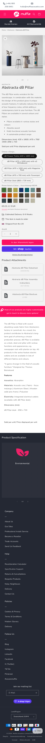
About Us (9, 521)
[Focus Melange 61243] (21, 195)
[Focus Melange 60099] (10, 201)
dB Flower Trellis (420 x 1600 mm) (19, 156)
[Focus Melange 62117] (15, 195)
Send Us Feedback (13, 546)
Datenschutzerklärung (17, 736)
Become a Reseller (13, 536)
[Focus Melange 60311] (27, 201)
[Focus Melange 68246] (4, 190)
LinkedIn (8, 654)
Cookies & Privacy (12, 611)
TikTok (8, 669)
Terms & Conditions (13, 616)
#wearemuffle (11, 679)
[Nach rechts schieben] (27, 80)
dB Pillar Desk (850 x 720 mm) (17, 181)
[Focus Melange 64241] (4, 195)
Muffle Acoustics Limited (21, 733)
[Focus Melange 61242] (27, 195)
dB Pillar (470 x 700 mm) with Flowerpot (22, 175)
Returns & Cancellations (15, 574)
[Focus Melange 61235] (38, 195)
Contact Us (9, 594)
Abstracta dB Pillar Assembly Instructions (25, 281)
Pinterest (9, 674)
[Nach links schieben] (17, 80)
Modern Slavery (11, 621)
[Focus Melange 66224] (21, 190)
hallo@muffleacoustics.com (32, 6)
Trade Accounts (11, 541)
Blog (7, 644)
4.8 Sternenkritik (34, 24)
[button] (4, 14)
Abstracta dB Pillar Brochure (24, 294)
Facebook (9, 659)
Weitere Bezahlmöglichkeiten (22, 255)
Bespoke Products (13, 579)
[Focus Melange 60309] (33, 201)
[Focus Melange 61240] (15, 201)
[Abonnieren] (36, 693)
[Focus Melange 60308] (4, 201)
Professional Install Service (16, 531)
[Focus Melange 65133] (38, 190)
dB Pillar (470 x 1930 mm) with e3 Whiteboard (22, 162)
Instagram (9, 649)
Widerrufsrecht (25, 740)
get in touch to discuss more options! (22, 313)
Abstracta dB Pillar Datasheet (25, 268)
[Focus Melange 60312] (21, 201)
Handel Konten (11, 24)
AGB (33, 740)
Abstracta (10, 30)
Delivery (8, 589)
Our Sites (9, 526)
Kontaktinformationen (34, 736)
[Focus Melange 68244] (15, 190)
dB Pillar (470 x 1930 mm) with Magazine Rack (22, 169)
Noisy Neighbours (12, 584)
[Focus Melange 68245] (10, 190)
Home (4, 30)
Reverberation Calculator (15, 564)
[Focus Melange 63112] (10, 195)
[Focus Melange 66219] (33, 190)
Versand (4, 209)
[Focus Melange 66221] (27, 190)
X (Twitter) (9, 664)
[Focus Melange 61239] (33, 195)
